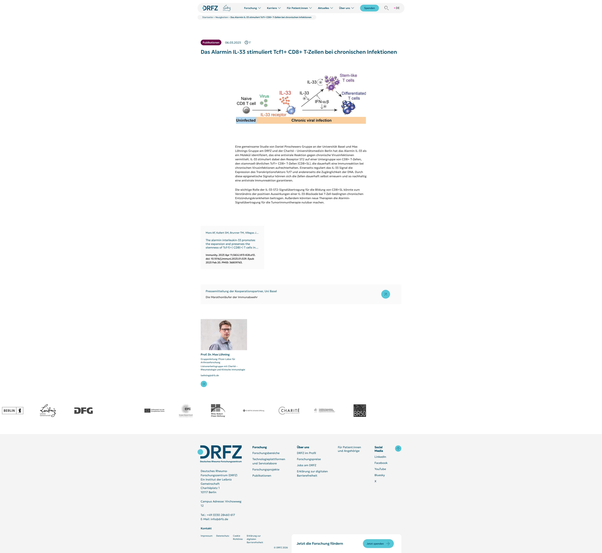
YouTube (380, 469)
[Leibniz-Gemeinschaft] (227, 8)
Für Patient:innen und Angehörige (349, 449)
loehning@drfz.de (210, 375)
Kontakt (206, 528)
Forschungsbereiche (266, 453)
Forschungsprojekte (265, 469)
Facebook (381, 463)
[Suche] (386, 7)
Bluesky (380, 475)
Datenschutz (222, 535)
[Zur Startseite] (220, 454)
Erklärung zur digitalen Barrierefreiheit (255, 539)
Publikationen (261, 475)
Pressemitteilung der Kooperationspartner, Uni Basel (241, 291)
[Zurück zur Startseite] (210, 8)
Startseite (207, 17)
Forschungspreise (309, 459)
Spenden (369, 8)
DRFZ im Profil (306, 453)
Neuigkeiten (221, 17)
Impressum (206, 535)
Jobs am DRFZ (306, 465)
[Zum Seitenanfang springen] (398, 448)
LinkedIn (380, 457)
